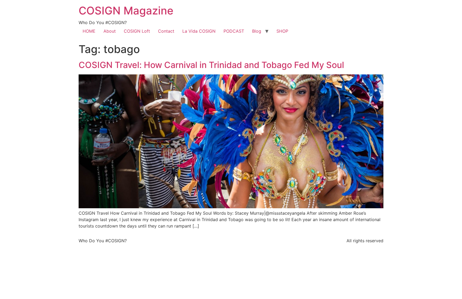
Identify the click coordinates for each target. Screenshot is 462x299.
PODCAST (234, 31)
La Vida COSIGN (198, 31)
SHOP (282, 31)
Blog (256, 31)
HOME (89, 31)
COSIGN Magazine (126, 10)
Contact (166, 31)
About (109, 31)
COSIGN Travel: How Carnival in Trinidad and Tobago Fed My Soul (211, 65)
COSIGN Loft (137, 31)
